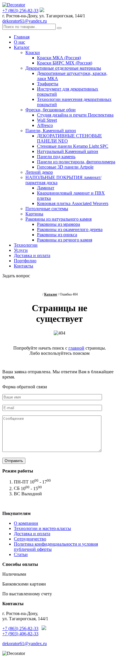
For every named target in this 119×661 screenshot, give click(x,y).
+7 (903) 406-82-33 (20, 633)
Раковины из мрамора (58, 224)
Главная (21, 36)
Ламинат (45, 187)
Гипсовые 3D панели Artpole (65, 167)
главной (76, 348)
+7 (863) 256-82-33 (20, 10)
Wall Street (47, 120)
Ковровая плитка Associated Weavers (72, 203)
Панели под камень (56, 156)
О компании (26, 523)
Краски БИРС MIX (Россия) (64, 62)
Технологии (26, 245)
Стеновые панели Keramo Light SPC (72, 146)
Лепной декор (39, 172)
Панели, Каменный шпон (50, 130)
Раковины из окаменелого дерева (70, 229)
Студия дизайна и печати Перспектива (75, 114)
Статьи (21, 554)
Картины (34, 213)
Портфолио (25, 260)
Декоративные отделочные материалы (63, 68)
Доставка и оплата (32, 255)
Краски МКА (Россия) (59, 57)
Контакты (23, 265)
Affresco (45, 125)
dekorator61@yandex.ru (24, 21)
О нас (19, 42)
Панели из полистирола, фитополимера (76, 161)
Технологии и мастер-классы (42, 528)
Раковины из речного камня (64, 239)
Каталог (22, 47)
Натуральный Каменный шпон (67, 151)
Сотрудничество (30, 538)
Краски (32, 52)
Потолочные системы (46, 208)
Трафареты (47, 83)
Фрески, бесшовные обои (50, 109)
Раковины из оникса (57, 234)
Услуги (21, 250)
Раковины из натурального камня (58, 219)
